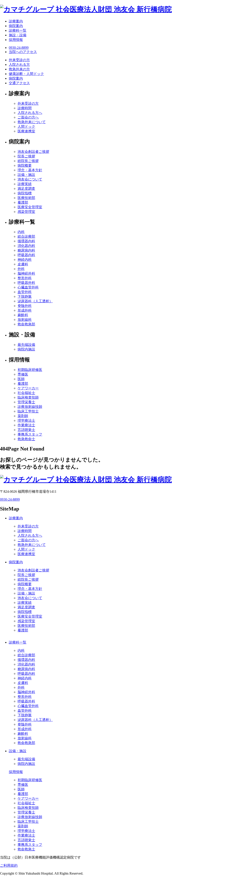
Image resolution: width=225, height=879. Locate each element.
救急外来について (32, 122)
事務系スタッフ (30, 434)
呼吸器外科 (26, 282)
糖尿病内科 (26, 250)
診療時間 (25, 108)
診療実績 (25, 184)
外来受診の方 (28, 103)
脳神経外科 (26, 273)
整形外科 (25, 278)
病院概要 (25, 165)
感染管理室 (26, 211)
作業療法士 (26, 425)
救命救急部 (26, 324)
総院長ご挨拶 (28, 161)
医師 (21, 379)
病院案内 (16, 26)
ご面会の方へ (28, 117)
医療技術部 (26, 198)
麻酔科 (23, 315)
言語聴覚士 (26, 430)
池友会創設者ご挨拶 (33, 151)
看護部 (23, 202)
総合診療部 (26, 236)
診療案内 (16, 21)
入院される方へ (30, 113)
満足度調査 (26, 188)
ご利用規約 (9, 865)
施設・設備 (17, 35)
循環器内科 (26, 241)
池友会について (30, 179)
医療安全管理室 (30, 207)
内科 (21, 232)
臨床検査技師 (28, 397)
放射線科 (25, 319)
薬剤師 (23, 416)
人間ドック (26, 126)
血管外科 (25, 292)
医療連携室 (26, 131)
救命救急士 (26, 849)
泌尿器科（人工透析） (35, 301)
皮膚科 (23, 264)
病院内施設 (26, 349)
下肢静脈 (25, 296)
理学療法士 (26, 420)
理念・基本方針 (30, 170)
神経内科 (25, 259)
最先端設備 (26, 344)
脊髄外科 (25, 306)
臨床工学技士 (28, 411)
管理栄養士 (26, 402)
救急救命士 (26, 439)
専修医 (23, 374)
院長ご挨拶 (26, 156)
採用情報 (16, 40)
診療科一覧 (17, 30)
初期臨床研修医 (30, 370)
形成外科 (25, 310)
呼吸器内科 (26, 255)
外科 (21, 269)
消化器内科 (26, 246)
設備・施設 (26, 175)
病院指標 (25, 193)
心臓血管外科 (28, 287)
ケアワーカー (28, 388)
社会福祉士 (26, 393)
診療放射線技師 (30, 406)
